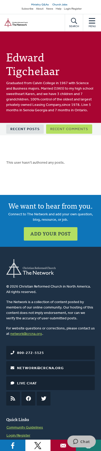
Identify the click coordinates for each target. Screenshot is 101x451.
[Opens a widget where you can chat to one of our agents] (81, 442)
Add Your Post (50, 233)
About (40, 8)
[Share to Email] (63, 445)
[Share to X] (38, 445)
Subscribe (27, 8)
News (49, 8)
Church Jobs (59, 4)
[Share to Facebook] (12, 445)
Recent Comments (69, 129)
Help (58, 8)
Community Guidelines (24, 428)
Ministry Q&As (40, 4)
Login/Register (73, 8)
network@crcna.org (26, 334)
